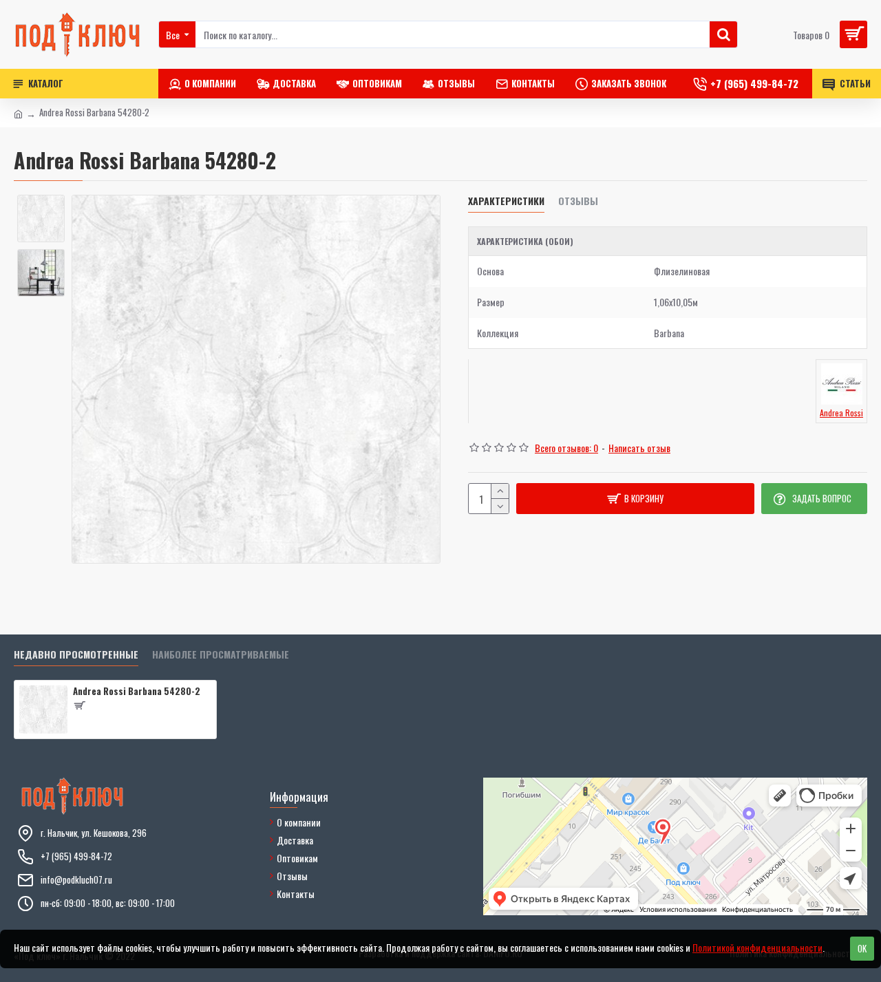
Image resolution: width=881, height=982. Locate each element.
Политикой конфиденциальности (757, 947)
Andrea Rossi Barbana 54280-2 (136, 691)
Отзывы (578, 201)
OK (862, 948)
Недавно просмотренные (76, 654)
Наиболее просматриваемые (220, 654)
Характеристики (506, 201)
